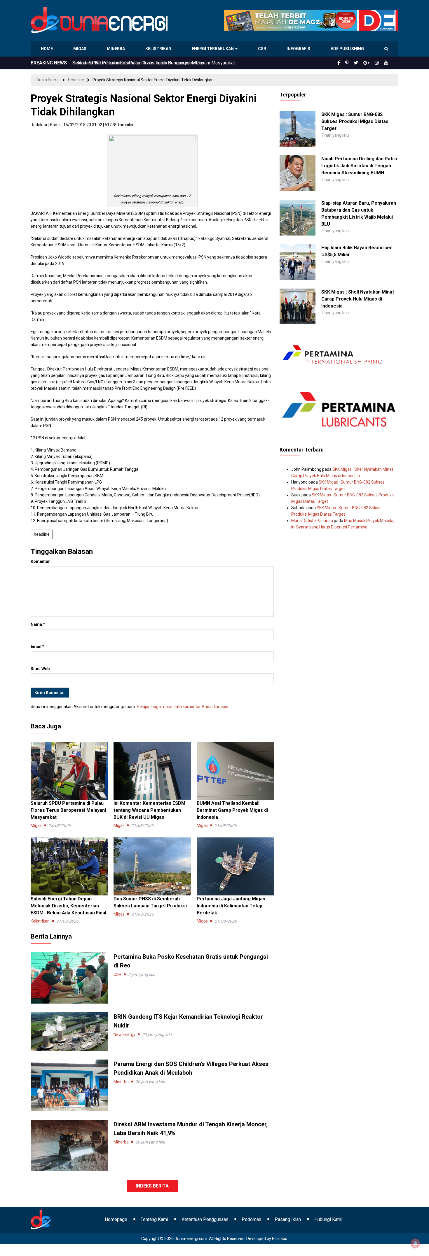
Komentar (40, 561)
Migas (80, 48)
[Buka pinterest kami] (355, 62)
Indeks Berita (152, 1186)
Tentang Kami (154, 1219)
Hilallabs (279, 1238)
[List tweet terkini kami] (362, 62)
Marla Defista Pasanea (312, 520)
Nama (38, 624)
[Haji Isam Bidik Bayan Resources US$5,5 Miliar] (297, 261)
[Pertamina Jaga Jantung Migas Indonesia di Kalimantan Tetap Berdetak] (235, 866)
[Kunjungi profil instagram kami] (379, 62)
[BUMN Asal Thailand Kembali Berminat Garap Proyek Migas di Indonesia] (235, 770)
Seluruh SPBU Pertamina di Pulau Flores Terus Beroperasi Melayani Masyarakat (153, 63)
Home (47, 48)
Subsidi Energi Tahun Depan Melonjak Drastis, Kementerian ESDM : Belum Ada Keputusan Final (68, 906)
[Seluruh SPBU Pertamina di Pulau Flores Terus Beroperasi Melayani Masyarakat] (69, 770)
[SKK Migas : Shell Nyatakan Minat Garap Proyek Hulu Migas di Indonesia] (297, 306)
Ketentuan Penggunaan (205, 1219)
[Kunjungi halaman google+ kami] (371, 62)
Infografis (299, 48)
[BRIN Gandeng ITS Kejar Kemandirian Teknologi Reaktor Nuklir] (69, 1031)
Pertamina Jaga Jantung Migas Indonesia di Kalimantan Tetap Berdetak (231, 906)
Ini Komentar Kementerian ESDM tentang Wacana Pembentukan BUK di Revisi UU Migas (149, 810)
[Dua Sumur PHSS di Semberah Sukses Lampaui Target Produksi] (152, 866)
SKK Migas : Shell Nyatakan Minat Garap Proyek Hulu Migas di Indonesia (357, 299)
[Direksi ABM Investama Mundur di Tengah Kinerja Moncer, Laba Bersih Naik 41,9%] (69, 1145)
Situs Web (40, 668)
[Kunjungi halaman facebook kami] (348, 62)
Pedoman (251, 1219)
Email (37, 646)
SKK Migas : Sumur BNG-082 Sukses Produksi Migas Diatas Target (354, 121)
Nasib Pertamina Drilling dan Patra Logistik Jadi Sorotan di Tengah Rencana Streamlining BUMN (359, 165)
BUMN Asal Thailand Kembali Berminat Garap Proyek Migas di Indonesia (232, 810)
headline (42, 534)
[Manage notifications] (415, 1243)
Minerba (117, 48)
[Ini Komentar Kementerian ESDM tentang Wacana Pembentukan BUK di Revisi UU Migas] (152, 770)
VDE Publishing (347, 48)
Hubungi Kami (328, 1219)
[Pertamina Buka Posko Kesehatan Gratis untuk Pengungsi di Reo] (69, 977)
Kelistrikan (159, 48)
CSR (263, 48)
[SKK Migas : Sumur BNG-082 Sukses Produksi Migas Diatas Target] (297, 128)
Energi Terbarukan (213, 48)
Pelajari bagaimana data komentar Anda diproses (182, 706)
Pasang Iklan (288, 1219)
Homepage (116, 1219)
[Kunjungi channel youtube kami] (387, 62)
